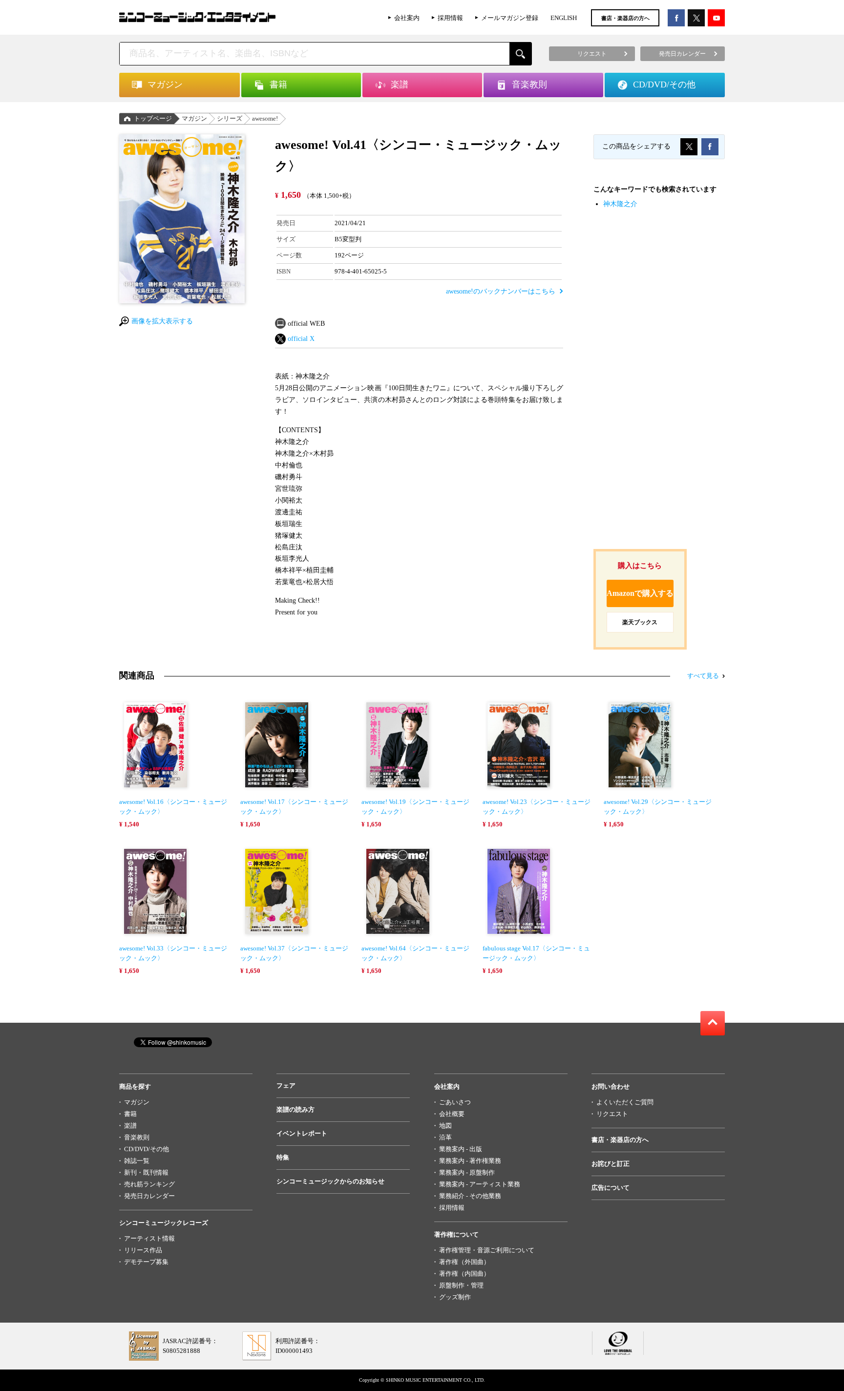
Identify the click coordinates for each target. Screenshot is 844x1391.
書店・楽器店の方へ (625, 18)
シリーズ (229, 118)
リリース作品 (143, 1250)
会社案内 (407, 17)
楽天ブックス (639, 622)
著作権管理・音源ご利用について (486, 1250)
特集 (282, 1157)
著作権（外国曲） (464, 1261)
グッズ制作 (455, 1297)
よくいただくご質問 (625, 1102)
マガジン (194, 118)
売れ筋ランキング (149, 1184)
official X (301, 338)
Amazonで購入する (640, 593)
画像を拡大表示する (162, 321)
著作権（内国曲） (464, 1273)
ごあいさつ (455, 1102)
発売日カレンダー (149, 1196)
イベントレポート (301, 1133)
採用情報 (450, 17)
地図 (445, 1125)
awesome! (265, 118)
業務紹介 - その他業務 (470, 1196)
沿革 (445, 1137)
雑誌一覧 (136, 1160)
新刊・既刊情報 (146, 1172)
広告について (610, 1187)
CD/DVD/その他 (146, 1149)
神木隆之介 (620, 204)
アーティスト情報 (149, 1238)
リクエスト (612, 1113)
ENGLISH (563, 17)
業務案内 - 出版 (460, 1149)
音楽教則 (136, 1137)
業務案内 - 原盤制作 (467, 1172)
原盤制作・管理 (461, 1285)
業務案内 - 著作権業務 (470, 1160)
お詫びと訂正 (610, 1163)
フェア (285, 1085)
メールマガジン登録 (509, 17)
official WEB (306, 323)
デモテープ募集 (146, 1261)
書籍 (130, 1113)
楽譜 (130, 1125)
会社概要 (451, 1113)
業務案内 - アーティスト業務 (479, 1184)
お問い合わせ (610, 1086)
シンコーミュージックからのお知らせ (330, 1181)
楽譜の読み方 (295, 1109)
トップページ (153, 118)
